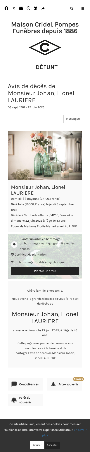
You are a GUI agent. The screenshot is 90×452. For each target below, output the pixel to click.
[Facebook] (6, 8)
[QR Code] (36, 8)
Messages (73, 119)
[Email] (21, 8)
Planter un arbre (45, 271)
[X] (14, 8)
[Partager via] (43, 8)
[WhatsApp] (28, 8)
